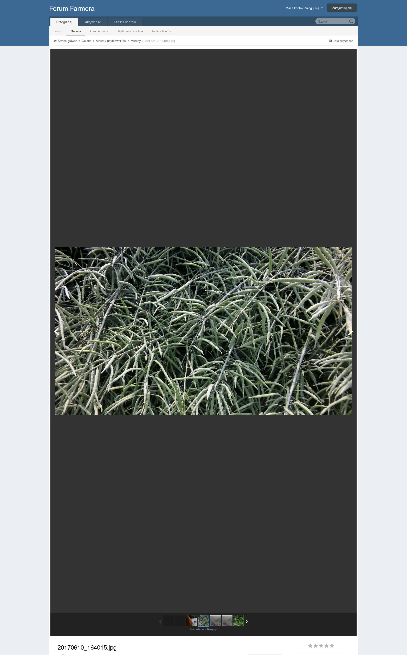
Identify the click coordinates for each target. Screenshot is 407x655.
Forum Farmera (72, 8)
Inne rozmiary (329, 56)
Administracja (99, 31)
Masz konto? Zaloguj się (303, 8)
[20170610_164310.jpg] (351, 331)
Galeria (76, 31)
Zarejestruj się (342, 7)
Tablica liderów (161, 31)
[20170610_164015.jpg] (203, 620)
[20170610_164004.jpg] (56, 331)
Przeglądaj (64, 22)
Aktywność (93, 22)
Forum (57, 31)
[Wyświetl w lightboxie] (348, 56)
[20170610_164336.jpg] (238, 620)
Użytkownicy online (130, 31)
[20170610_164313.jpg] (227, 620)
